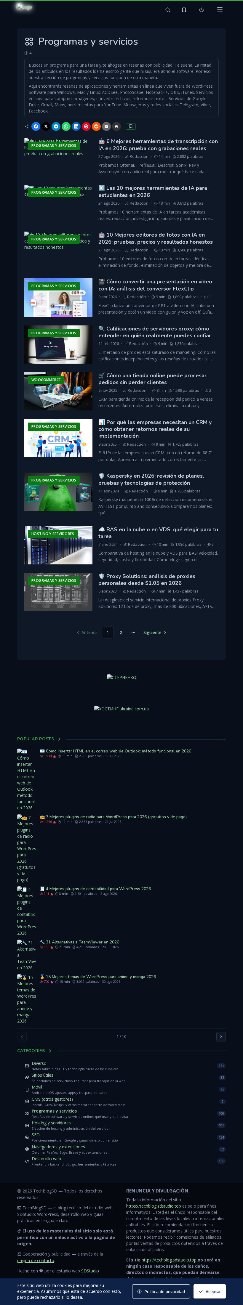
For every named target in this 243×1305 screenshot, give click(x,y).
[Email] (106, 126)
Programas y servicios (54, 1111)
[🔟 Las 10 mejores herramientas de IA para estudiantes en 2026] (58, 204)
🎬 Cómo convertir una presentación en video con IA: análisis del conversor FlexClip (155, 285)
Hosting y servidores (51, 1123)
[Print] (116, 126)
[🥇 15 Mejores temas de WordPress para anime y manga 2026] (26, 999)
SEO (36, 1134)
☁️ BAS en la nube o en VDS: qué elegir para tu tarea (158, 533)
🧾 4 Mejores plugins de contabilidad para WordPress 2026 (95, 889)
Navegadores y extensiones (58, 1147)
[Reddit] (96, 126)
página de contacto (35, 1260)
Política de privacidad (164, 1291)
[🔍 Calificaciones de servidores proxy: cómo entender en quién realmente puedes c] (58, 344)
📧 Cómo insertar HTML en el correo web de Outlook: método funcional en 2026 (115, 751)
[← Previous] (22, 1036)
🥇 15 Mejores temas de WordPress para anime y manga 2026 (98, 977)
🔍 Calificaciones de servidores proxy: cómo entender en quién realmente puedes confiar (154, 332)
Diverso (39, 1063)
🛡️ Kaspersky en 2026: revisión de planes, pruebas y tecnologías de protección (151, 479)
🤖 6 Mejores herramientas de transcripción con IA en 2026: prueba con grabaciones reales (158, 145)
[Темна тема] (201, 10)
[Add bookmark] (131, 126)
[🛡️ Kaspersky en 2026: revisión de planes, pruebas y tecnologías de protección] (58, 492)
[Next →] (221, 1036)
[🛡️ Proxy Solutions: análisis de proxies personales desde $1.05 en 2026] (58, 592)
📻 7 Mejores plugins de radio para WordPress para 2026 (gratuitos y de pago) (113, 817)
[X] (45, 126)
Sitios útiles (42, 1075)
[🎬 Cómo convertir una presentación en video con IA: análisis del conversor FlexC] (58, 297)
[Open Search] (168, 10)
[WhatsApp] (66, 126)
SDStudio (90, 1271)
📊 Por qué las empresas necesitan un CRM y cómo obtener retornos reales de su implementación (155, 429)
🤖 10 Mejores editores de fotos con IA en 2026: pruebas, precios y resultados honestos (155, 238)
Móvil (37, 1087)
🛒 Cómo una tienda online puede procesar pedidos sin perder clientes (152, 379)
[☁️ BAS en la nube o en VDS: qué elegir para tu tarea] (58, 545)
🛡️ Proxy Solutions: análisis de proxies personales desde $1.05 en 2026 (146, 580)
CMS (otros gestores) (52, 1099)
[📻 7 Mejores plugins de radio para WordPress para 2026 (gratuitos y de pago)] (26, 848)
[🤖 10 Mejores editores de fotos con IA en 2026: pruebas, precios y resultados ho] (58, 251)
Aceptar (213, 1291)
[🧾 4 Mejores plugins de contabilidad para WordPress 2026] (26, 911)
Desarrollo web (46, 1158)
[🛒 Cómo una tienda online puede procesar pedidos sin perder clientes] (58, 391)
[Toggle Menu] (220, 10)
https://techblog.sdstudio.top (153, 1206)
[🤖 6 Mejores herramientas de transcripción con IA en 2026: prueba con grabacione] (58, 157)
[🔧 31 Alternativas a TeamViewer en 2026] (26, 955)
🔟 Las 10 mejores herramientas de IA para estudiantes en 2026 (152, 191)
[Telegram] (56, 126)
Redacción (139, 156)
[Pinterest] (86, 126)
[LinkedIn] (76, 126)
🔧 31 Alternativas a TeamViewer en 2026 (79, 942)
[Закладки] (184, 10)
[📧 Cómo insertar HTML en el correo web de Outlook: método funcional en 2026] (26, 780)
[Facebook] (35, 126)
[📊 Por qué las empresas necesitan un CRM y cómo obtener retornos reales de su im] (58, 438)
